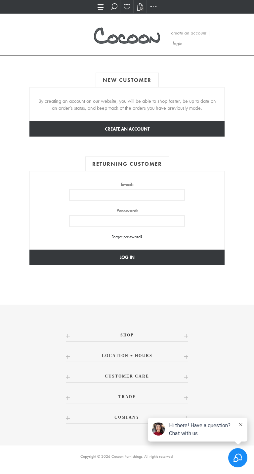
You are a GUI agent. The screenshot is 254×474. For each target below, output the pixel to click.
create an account (188, 33)
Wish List (127, 6)
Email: (127, 184)
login (177, 43)
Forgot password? (127, 237)
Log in (127, 257)
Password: (127, 210)
